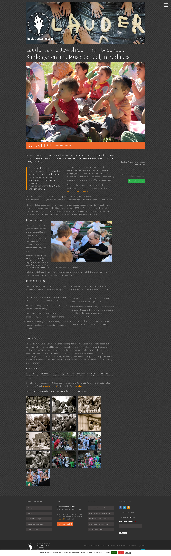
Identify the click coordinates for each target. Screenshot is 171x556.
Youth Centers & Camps (34, 519)
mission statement (93, 545)
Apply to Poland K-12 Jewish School (99, 513)
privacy (137, 545)
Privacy (128, 552)
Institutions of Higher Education (36, 524)
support (118, 545)
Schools (30, 513)
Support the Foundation (96, 529)
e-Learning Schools (33, 529)
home (85, 545)
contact (124, 545)
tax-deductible (61, 519)
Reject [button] (121, 553)
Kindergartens (31, 508)
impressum (130, 545)
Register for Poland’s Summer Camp (99, 519)
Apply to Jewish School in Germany (99, 508)
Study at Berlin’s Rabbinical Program (99, 524)
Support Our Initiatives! (136, 181)
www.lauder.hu (81, 386)
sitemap (142, 545)
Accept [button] (114, 553)
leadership (112, 545)
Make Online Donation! (65, 524)
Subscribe (123, 533)
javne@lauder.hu (50, 386)
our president (104, 545)
